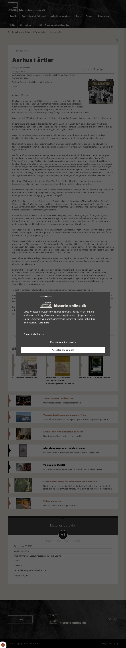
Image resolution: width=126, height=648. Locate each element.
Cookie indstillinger (34, 334)
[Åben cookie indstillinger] (3, 645)
